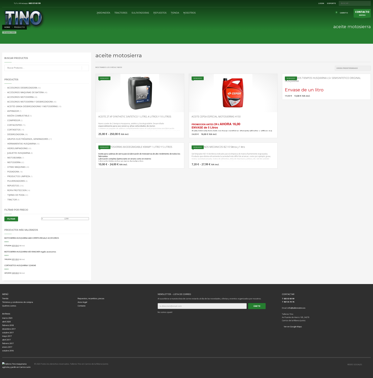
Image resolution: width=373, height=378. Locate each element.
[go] (367, 3)
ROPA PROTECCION (17, 190)
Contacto (82, 305)
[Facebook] (4, 3)
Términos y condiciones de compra (17, 302)
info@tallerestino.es (296, 308)
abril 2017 (6, 339)
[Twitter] (9, 3)
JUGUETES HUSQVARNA (18, 153)
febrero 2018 (8, 325)
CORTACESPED (14, 125)
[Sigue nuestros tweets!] (368, 364)
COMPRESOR (13, 120)
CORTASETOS (14, 129)
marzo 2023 (7, 318)
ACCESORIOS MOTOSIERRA (20, 97)
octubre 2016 (8, 350)
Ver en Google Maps (292, 326)
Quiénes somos (9, 305)
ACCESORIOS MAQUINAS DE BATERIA (25, 92)
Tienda (5, 298)
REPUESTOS (13, 185)
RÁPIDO (362, 13)
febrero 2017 (8, 343)
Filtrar (11, 219)
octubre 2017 (8, 332)
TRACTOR (12, 199)
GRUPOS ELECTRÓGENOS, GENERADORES (27, 139)
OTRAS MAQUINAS (16, 167)
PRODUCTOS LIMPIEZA (18, 176)
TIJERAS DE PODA (15, 195)
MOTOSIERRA (14, 162)
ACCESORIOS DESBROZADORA (22, 87)
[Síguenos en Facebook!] (364, 364)
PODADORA (13, 171)
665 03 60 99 (35, 3)
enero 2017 (7, 347)
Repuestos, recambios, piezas (91, 298)
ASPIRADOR (13, 111)
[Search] (85, 68)
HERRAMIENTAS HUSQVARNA (21, 143)
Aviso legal (82, 302)
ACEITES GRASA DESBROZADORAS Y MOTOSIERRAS (32, 106)
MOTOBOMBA (14, 157)
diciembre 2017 (8, 329)
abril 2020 (6, 321)
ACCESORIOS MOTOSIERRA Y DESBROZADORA (30, 101)
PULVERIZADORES (16, 181)
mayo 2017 (7, 336)
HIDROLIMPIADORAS (17, 148)
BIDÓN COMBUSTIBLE (18, 115)
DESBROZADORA (15, 134)
